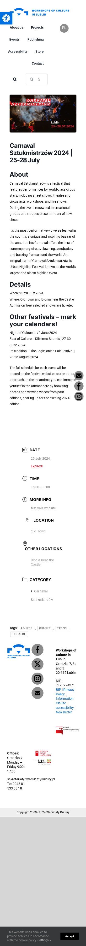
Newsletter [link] (64, 712)
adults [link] (26, 628)
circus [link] (44, 628)
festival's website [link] (43, 508)
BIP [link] (58, 690)
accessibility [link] (65, 708)
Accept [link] (69, 936)
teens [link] (62, 628)
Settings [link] (43, 940)
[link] (39, 8)
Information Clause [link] (65, 701)
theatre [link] (19, 634)
